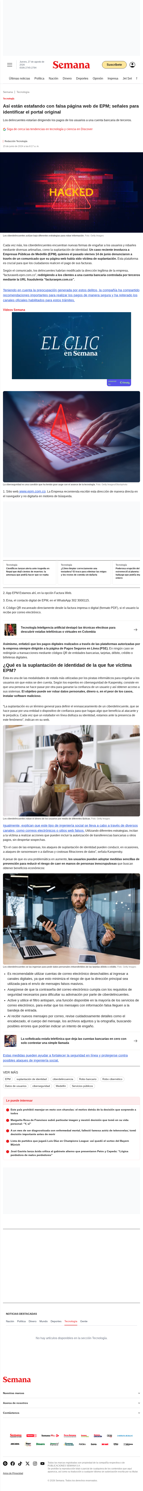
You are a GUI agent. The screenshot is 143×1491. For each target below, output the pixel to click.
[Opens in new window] (12, 1463)
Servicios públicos (82, 1085)
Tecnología (23, 91)
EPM (8, 1079)
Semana (8, 91)
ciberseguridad (41, 1085)
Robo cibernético (112, 1079)
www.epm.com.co (32, 491)
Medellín (61, 1085)
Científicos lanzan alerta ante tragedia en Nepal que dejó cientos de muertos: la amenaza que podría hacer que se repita (27, 571)
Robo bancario (87, 1079)
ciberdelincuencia (63, 1079)
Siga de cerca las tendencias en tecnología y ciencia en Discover (50, 129)
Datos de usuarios (15, 1085)
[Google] (5, 1463)
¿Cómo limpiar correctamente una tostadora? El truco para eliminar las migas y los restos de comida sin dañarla (84, 571)
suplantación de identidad (32, 1079)
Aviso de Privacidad (17, 1473)
